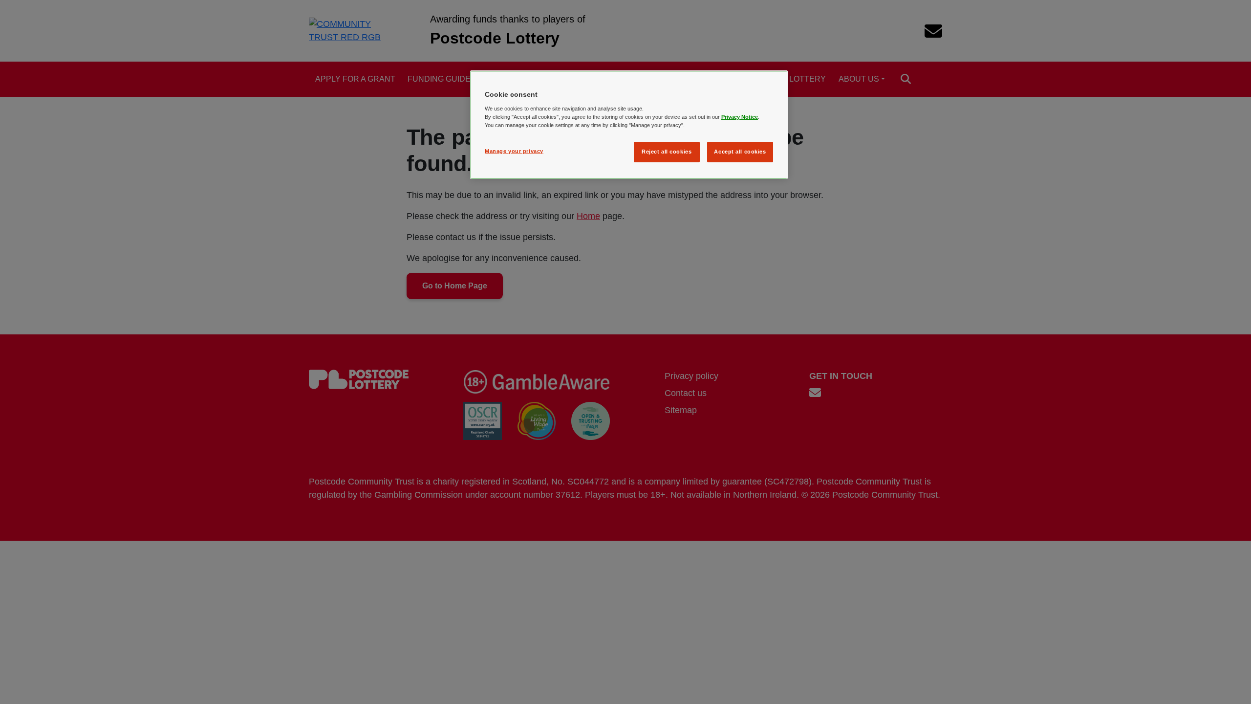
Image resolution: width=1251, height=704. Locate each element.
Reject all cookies (666, 151)
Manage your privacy (514, 151)
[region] (629, 124)
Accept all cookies (740, 151)
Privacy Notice (739, 117)
